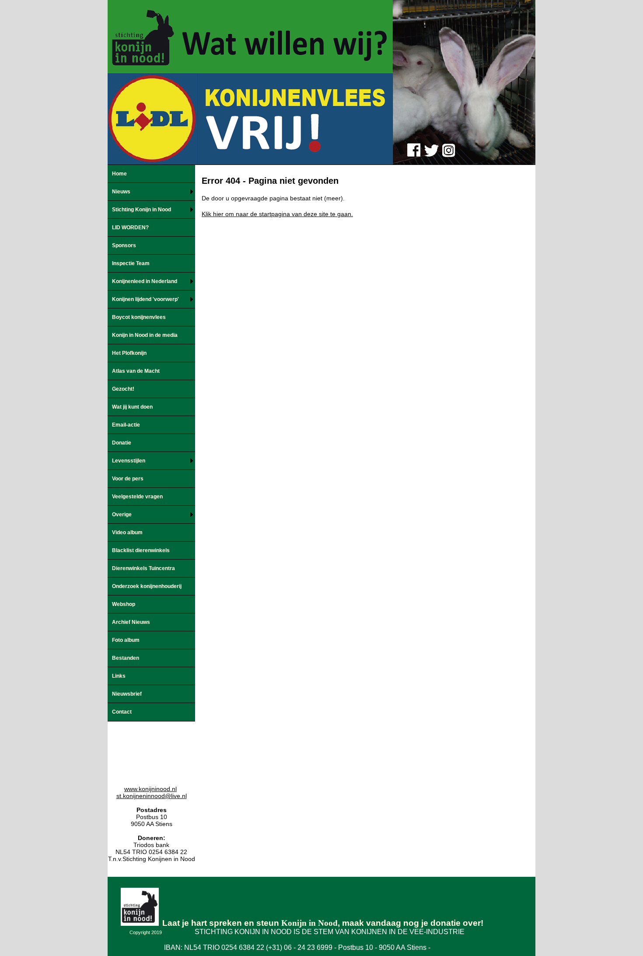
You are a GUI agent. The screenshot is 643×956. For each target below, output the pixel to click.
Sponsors (124, 245)
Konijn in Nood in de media (145, 335)
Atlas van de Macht (136, 371)
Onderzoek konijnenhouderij (147, 586)
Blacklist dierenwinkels (141, 550)
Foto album (126, 640)
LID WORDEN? (130, 227)
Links (119, 676)
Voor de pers (127, 479)
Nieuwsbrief (127, 694)
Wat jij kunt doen (132, 407)
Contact (122, 712)
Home (119, 174)
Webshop (123, 604)
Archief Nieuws (131, 622)
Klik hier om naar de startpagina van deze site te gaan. (277, 213)
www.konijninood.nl (150, 788)
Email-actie (126, 425)
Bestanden (125, 658)
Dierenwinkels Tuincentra (143, 568)
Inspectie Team (131, 263)
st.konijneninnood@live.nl (151, 795)
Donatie (121, 443)
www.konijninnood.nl (464, 947)
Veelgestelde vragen (137, 497)
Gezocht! (123, 389)
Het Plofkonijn (129, 353)
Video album (127, 532)
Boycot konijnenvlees (139, 317)
